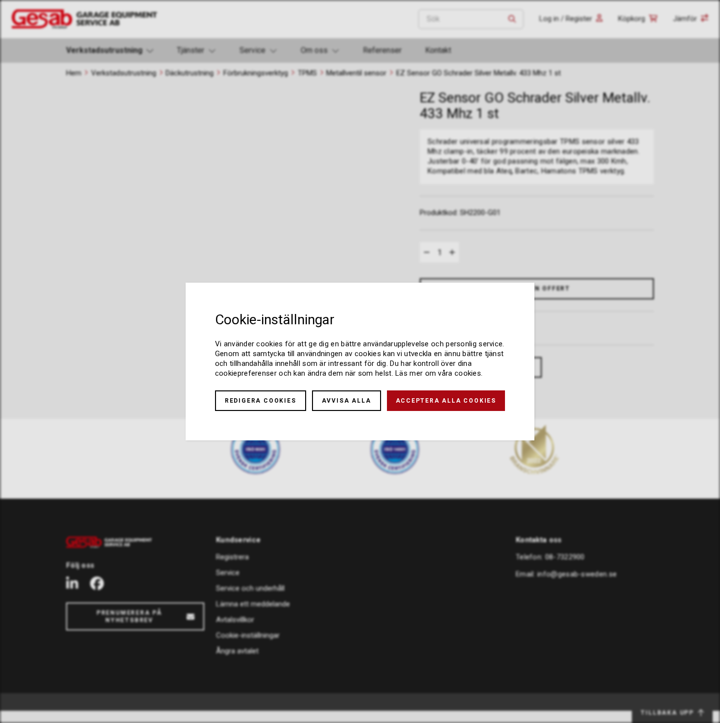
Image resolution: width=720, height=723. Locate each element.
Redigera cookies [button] (260, 400)
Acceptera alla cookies (446, 400)
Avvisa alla (346, 400)
